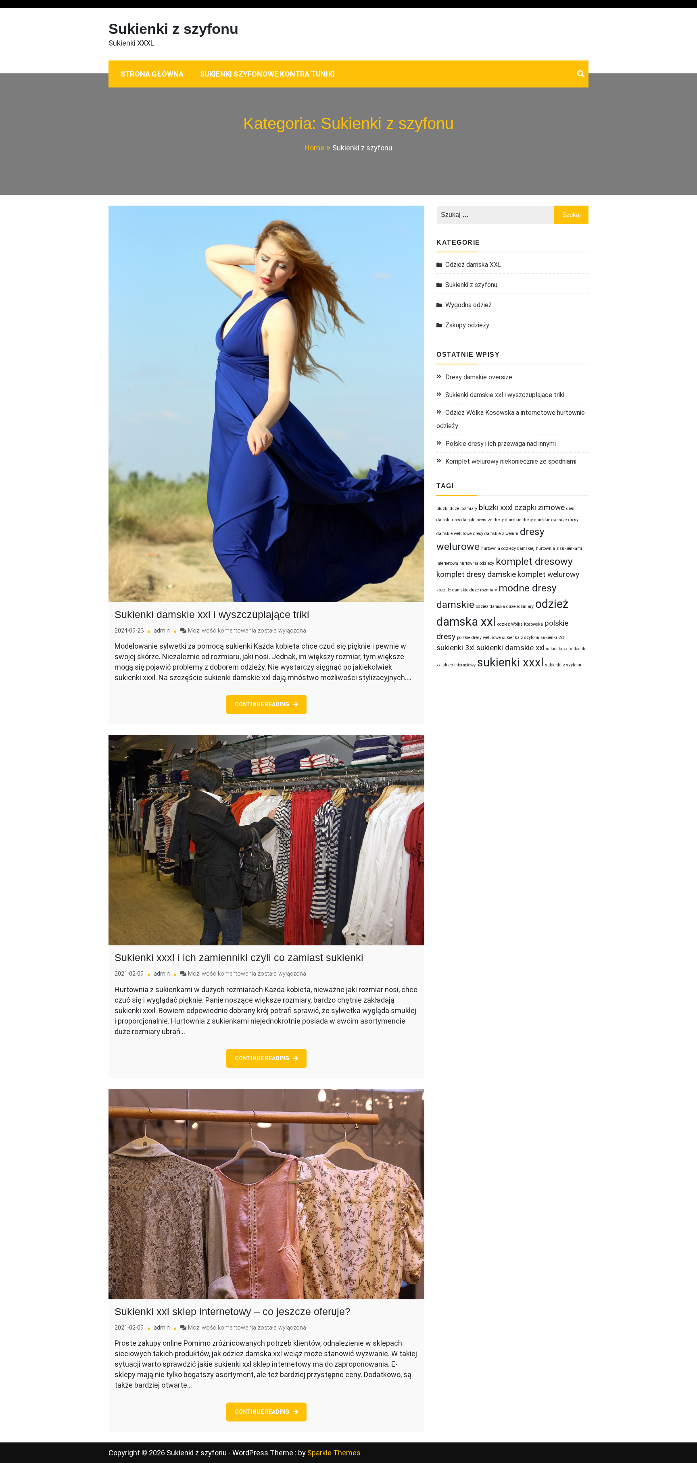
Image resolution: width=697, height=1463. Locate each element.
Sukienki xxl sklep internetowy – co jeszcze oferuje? (233, 1311)
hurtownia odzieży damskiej (507, 548)
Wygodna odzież (468, 305)
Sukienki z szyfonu (173, 29)
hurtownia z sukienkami (559, 548)
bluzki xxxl (496, 507)
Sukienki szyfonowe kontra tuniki (267, 74)
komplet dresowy (534, 561)
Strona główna (152, 74)
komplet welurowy (548, 574)
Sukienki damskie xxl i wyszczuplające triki (212, 614)
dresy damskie (507, 519)
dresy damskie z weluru (495, 533)
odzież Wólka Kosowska (520, 624)
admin (162, 630)
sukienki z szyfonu (563, 665)
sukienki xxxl (510, 662)
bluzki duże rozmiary (456, 508)
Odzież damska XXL (473, 264)
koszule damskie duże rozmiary (466, 590)
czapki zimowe (539, 507)
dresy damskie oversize (545, 519)
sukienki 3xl (455, 647)
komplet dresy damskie (476, 574)
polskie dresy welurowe (479, 637)
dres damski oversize (472, 519)
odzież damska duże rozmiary (505, 606)
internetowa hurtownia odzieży (465, 563)
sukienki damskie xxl (510, 647)
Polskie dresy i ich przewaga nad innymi (500, 443)
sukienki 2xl (552, 637)
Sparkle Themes (334, 1452)
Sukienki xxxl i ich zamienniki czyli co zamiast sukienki (239, 957)
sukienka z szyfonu (520, 637)
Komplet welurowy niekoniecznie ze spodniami (510, 461)
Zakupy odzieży (467, 325)
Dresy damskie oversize (478, 377)
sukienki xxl (557, 648)
